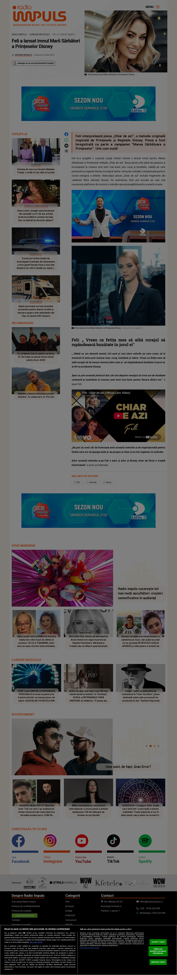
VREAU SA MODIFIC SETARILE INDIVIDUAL (158, 951)
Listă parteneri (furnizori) (89, 948)
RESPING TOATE (158, 962)
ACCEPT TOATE (158, 942)
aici (5, 960)
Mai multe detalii (36, 942)
